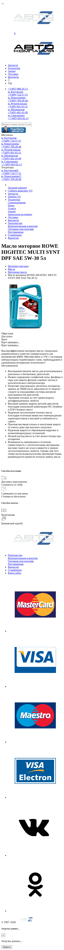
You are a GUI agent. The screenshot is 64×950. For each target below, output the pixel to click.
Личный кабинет (17, 187)
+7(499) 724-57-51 (18, 94)
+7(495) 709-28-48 (18, 100)
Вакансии (13, 238)
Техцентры (14, 68)
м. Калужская (15, 91)
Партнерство (15, 223)
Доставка (13, 74)
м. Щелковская (16, 109)
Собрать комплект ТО (20, 190)
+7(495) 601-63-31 (18, 106)
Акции (12, 71)
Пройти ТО (14, 196)
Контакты (13, 77)
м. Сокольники (16, 115)
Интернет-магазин (18, 266)
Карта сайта (14, 573)
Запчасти (13, 65)
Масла (11, 269)
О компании (15, 235)
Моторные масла (17, 272)
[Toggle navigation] (2, 3)
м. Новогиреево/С (11, 176)
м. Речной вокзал (17, 103)
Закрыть (7, 947)
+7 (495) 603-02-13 (18, 118)
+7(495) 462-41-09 (18, 112)
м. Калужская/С (10, 170)
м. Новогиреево (17, 97)
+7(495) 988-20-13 (18, 88)
